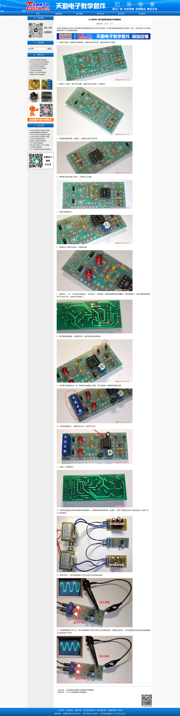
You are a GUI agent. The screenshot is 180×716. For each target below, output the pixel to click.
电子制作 (121, 14)
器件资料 (100, 14)
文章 (32, 48)
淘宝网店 (142, 14)
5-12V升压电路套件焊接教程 (76, 692)
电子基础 (79, 14)
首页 (38, 14)
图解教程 (58, 14)
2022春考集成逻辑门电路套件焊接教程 (80, 690)
